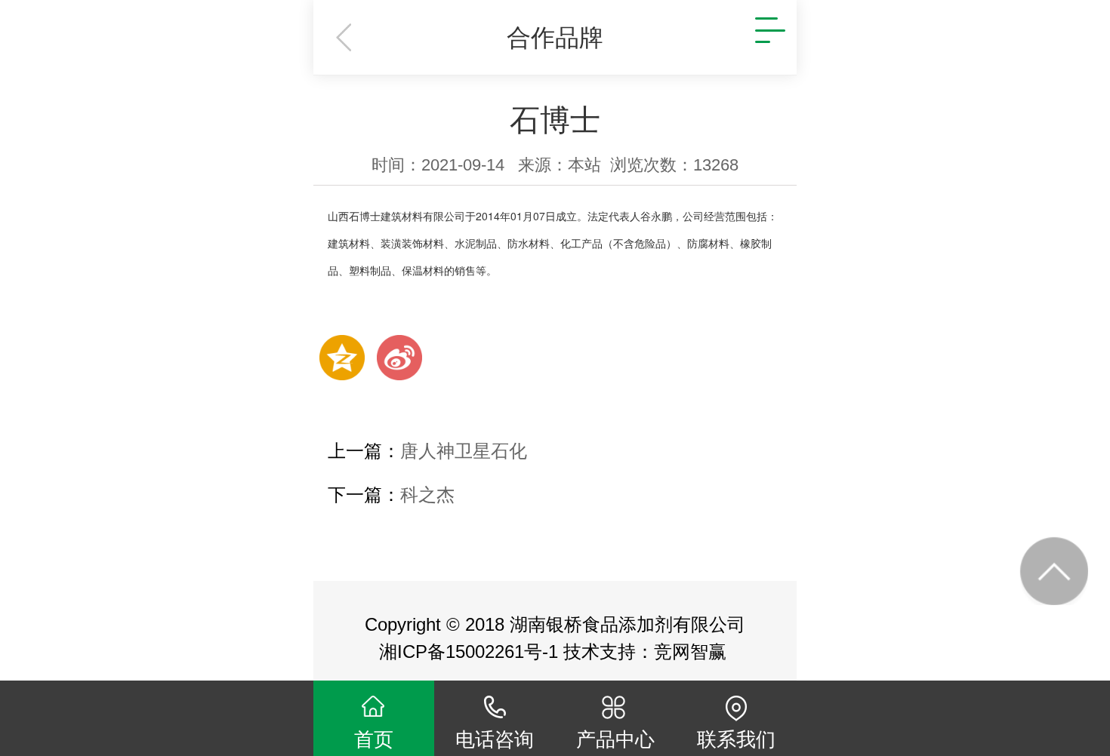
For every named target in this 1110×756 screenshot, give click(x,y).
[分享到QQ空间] (342, 357)
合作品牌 (555, 37)
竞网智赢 (693, 651)
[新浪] (399, 357)
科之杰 (427, 494)
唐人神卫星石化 (463, 451)
